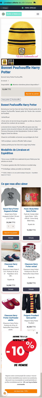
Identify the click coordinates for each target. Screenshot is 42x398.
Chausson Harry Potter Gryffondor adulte (10, 317)
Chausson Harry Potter (10, 265)
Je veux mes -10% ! (21, 391)
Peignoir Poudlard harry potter (31, 316)
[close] (37, 333)
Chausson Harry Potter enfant (31, 265)
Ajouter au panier (32, 94)
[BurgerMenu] (37, 14)
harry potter (6, 99)
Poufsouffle (16, 99)
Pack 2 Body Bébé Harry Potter (31, 210)
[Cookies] (4, 393)
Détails (10, 238)
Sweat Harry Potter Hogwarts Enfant (11, 210)
